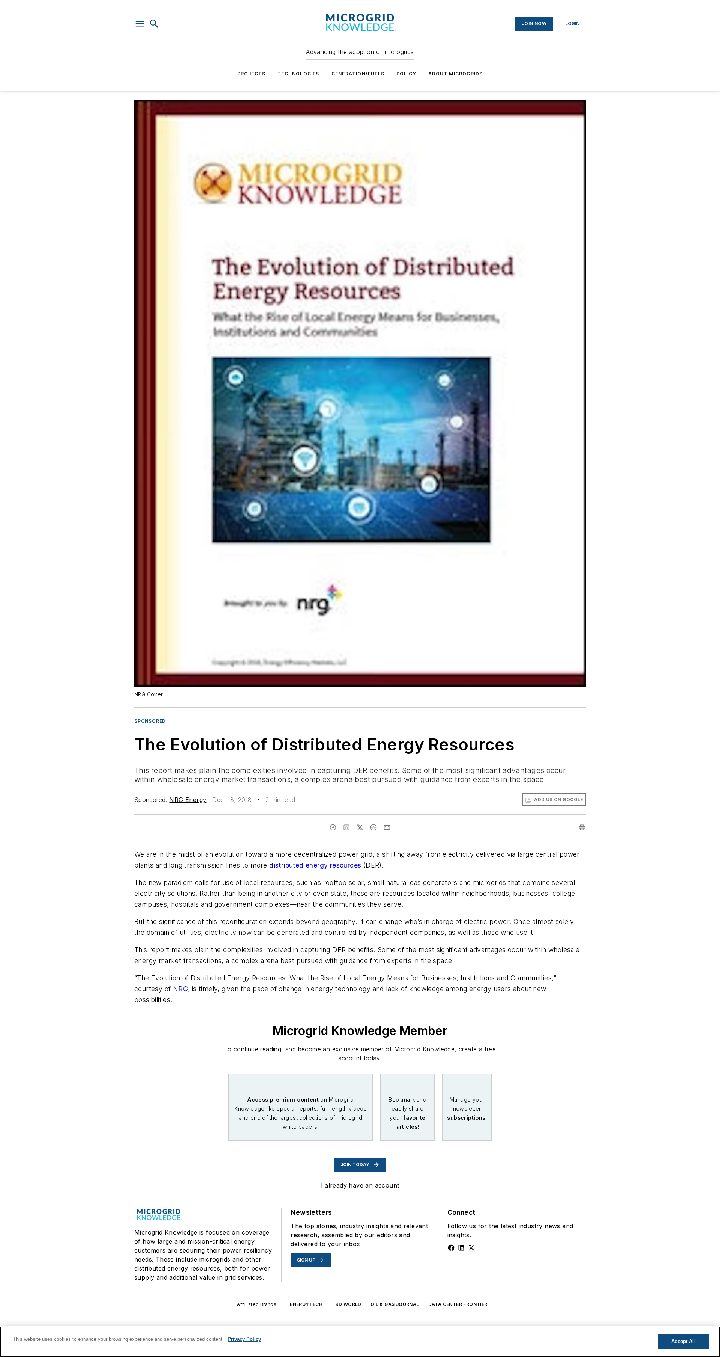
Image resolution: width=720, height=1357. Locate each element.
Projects (251, 74)
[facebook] (333, 827)
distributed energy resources (315, 865)
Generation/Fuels (358, 74)
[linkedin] (346, 827)
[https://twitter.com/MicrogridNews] (471, 1247)
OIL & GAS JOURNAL (394, 1304)
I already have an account (360, 1185)
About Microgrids (455, 74)
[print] (582, 827)
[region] (360, 1341)
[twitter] (360, 827)
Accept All (683, 1341)
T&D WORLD (347, 1304)
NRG (180, 989)
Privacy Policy (244, 1339)
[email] (387, 827)
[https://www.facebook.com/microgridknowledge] (451, 1247)
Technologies (298, 74)
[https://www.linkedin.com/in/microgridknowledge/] (461, 1247)
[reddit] (373, 827)
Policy (406, 74)
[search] (154, 23)
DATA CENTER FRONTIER (458, 1304)
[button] (140, 23)
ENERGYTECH (306, 1304)
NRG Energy (187, 799)
